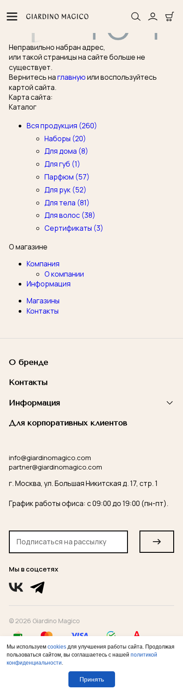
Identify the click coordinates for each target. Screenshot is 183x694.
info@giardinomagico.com (50, 457)
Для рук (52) (65, 190)
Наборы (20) (65, 138)
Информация (49, 284)
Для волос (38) (69, 215)
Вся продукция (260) (62, 126)
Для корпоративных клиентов (68, 423)
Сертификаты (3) (73, 228)
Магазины (43, 301)
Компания (43, 264)
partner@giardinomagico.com (55, 467)
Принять (92, 679)
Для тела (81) (67, 203)
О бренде (28, 362)
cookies (57, 647)
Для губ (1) (62, 164)
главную (71, 77)
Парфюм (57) (67, 177)
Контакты (43, 311)
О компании (64, 274)
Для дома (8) (66, 151)
